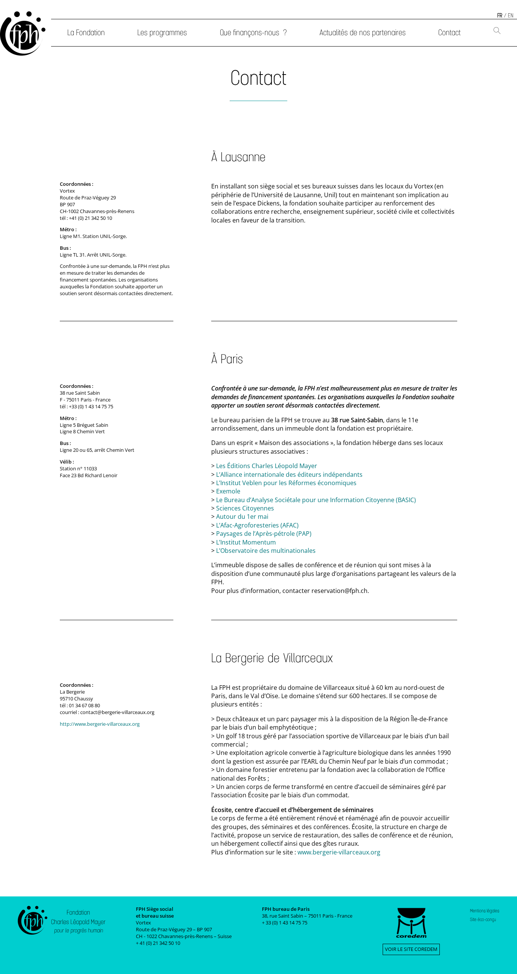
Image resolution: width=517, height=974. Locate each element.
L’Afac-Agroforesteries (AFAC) (257, 525)
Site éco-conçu (483, 919)
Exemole (228, 491)
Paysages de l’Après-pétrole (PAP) (263, 533)
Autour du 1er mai (242, 516)
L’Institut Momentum (246, 542)
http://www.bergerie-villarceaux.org (100, 723)
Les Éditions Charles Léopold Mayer (266, 466)
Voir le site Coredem (411, 949)
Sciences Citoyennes (245, 508)
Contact (449, 32)
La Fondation (86, 32)
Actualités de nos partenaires (362, 32)
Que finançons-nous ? (253, 32)
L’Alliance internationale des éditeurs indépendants (289, 474)
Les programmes (162, 32)
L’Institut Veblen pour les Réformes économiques (286, 483)
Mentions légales (484, 910)
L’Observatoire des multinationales (266, 550)
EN (510, 15)
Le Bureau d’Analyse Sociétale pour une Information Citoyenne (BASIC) (316, 500)
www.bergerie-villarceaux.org (338, 852)
